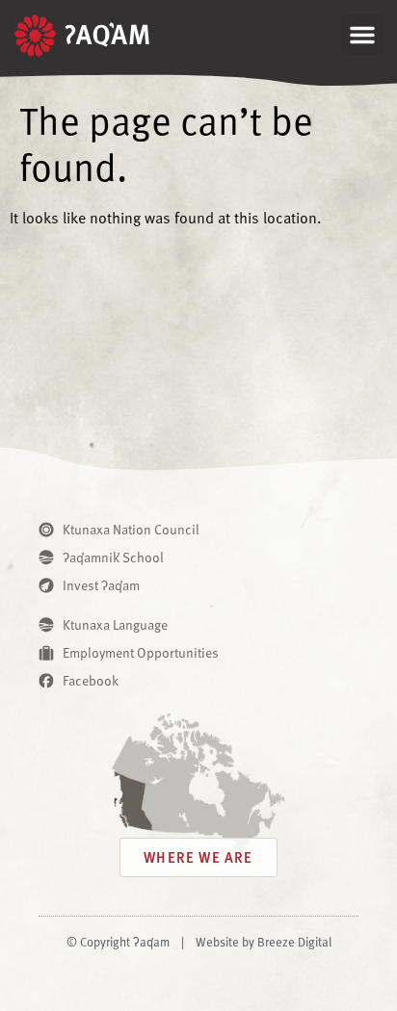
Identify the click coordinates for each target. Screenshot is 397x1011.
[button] (362, 34)
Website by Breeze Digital (263, 941)
